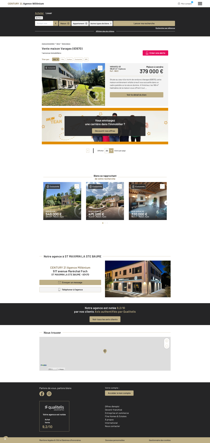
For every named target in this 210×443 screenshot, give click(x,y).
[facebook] (41, 393)
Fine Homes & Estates (116, 416)
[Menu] (200, 3)
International (111, 422)
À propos (109, 419)
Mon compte (186, 3)
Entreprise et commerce (117, 413)
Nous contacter (112, 426)
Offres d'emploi (112, 406)
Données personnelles (115, 440)
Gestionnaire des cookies (160, 440)
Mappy (62, 369)
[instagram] (49, 393)
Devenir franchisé (113, 409)
